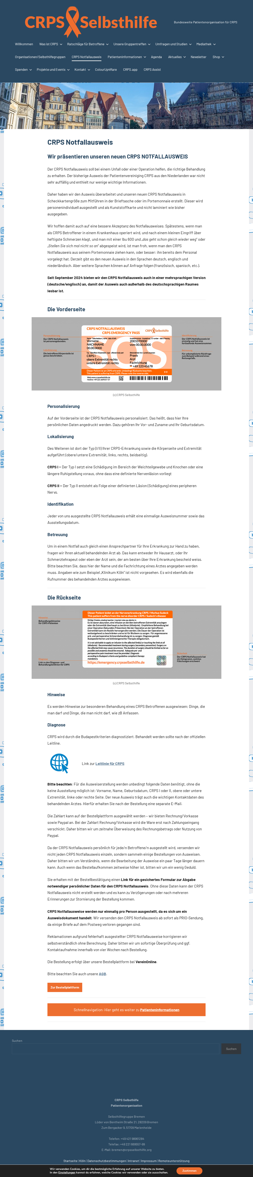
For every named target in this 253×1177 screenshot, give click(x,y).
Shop (216, 57)
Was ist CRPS (48, 44)
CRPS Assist (152, 69)
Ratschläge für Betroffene (85, 44)
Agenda (156, 57)
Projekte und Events (51, 69)
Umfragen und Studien (171, 44)
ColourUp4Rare (106, 69)
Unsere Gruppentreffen (129, 44)
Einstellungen (66, 1172)
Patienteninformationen (125, 57)
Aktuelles (175, 57)
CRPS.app (130, 69)
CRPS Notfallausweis (86, 57)
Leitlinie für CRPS (109, 763)
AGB (102, 973)
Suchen (17, 1040)
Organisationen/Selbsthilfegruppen (40, 57)
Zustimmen (189, 1171)
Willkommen (24, 44)
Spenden (21, 69)
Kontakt (80, 69)
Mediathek (203, 44)
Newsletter (198, 57)
